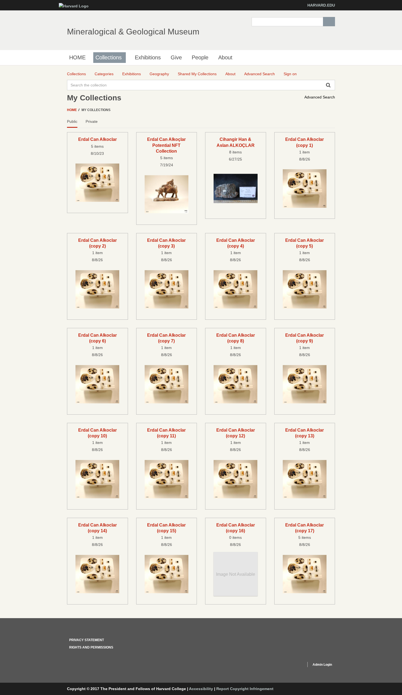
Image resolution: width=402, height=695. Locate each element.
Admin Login (322, 665)
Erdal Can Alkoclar (97, 139)
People (200, 57)
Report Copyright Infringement (244, 689)
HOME (77, 57)
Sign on (290, 74)
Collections (108, 57)
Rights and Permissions (91, 647)
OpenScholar (291, 665)
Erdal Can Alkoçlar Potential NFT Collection (166, 145)
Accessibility (201, 689)
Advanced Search (319, 97)
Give (176, 57)
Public (72, 121)
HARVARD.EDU (321, 5)
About (225, 57)
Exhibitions (148, 57)
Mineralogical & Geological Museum (133, 31)
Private (92, 121)
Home (72, 110)
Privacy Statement (86, 640)
